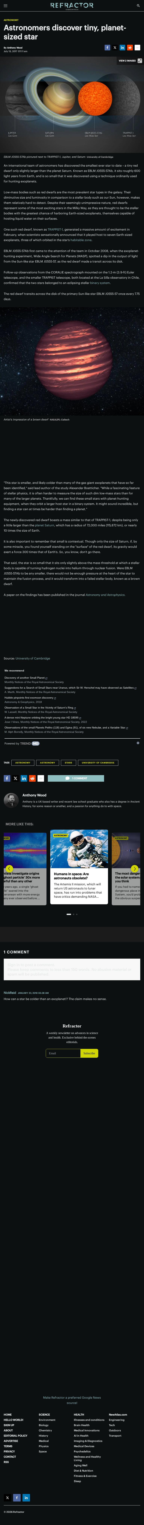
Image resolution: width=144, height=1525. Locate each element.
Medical (44, 1441)
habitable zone (81, 240)
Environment (47, 1420)
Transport (115, 1435)
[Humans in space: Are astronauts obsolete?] (72, 849)
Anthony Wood (34, 795)
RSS (6, 1462)
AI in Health (81, 1435)
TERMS (8, 1446)
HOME (8, 1414)
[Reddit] (130, 47)
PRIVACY (9, 1451)
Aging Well (80, 1465)
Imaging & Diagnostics (88, 1441)
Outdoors (115, 1430)
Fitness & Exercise (85, 1476)
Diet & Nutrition (83, 1470)
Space (43, 1451)
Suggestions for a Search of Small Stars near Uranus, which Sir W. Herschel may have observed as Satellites (69, 687)
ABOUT (8, 1430)
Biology (44, 1425)
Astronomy (11, 20)
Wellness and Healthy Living (87, 1458)
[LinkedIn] (122, 47)
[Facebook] (107, 47)
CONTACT (10, 1456)
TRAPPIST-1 (55, 229)
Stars (68, 762)
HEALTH (79, 1414)
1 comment (79, 778)
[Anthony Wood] (11, 800)
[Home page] (72, 6)
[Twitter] (115, 47)
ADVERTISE (11, 1441)
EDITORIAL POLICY (15, 1435)
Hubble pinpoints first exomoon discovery (28, 697)
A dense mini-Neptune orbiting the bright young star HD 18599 (41, 717)
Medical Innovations (87, 1430)
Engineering (116, 1420)
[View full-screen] (140, 60)
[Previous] (9, 869)
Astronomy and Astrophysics (106, 595)
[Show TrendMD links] (138, 742)
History (43, 1435)
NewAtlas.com (118, 1414)
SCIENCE (44, 1414)
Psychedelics (82, 1451)
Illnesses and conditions (89, 1420)
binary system (100, 283)
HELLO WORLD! (13, 1420)
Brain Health (82, 1425)
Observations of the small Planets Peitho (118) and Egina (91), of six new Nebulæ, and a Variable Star (64, 727)
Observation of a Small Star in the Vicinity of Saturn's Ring (38, 707)
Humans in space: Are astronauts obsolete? (64, 876)
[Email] (137, 47)
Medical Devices (84, 1446)
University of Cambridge (33, 658)
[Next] (134, 869)
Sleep (77, 1481)
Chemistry (45, 1430)
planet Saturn (44, 525)
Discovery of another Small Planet (24, 677)
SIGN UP (9, 1425)
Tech (112, 1425)
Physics (44, 1446)
